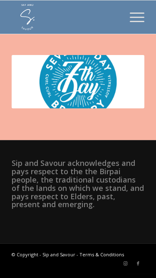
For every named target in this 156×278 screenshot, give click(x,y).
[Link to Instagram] (125, 263)
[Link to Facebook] (138, 263)
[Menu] (132, 17)
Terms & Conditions (101, 254)
